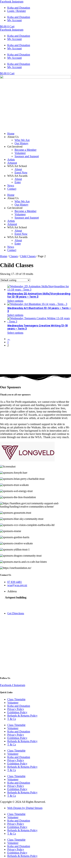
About (18, 169)
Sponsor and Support (27, 156)
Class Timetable (16, 699)
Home (10, 133)
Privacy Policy (15, 709)
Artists (11, 159)
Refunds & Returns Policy (22, 715)
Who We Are (22, 140)
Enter (18, 182)
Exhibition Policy (17, 712)
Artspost (12, 162)
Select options (15, 300)
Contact (11, 188)
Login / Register (16, 10)
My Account (14, 20)
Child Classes (28, 256)
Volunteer (20, 153)
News (10, 185)
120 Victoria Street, (16, 600)
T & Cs (11, 718)
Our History (21, 143)
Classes (13, 256)
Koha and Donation (18, 7)
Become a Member (25, 149)
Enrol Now (21, 172)
